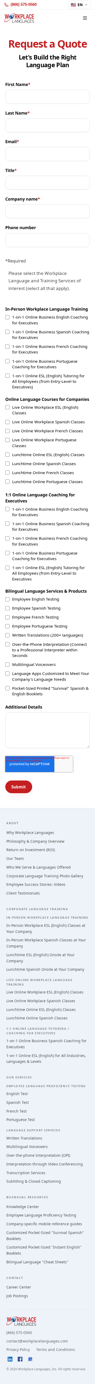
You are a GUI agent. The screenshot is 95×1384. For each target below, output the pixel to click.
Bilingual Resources (27, 1197)
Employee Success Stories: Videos (35, 884)
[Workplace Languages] (19, 18)
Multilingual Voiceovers (27, 1146)
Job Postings (17, 1295)
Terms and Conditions (55, 1349)
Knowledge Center (22, 1206)
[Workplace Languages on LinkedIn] (10, 1359)
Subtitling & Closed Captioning (33, 1181)
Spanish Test (17, 1102)
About (12, 823)
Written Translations (24, 1138)
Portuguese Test (20, 1119)
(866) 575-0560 (19, 1332)
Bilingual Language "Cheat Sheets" (37, 1261)
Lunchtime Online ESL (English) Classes (41, 1009)
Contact (14, 1278)
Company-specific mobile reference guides (44, 1223)
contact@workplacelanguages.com (37, 1341)
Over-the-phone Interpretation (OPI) (38, 1155)
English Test (17, 1093)
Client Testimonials (23, 893)
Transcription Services (25, 1172)
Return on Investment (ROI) (30, 849)
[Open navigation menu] (85, 18)
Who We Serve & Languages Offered (38, 867)
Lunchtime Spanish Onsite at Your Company (45, 969)
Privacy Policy (18, 1349)
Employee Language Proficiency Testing (41, 1215)
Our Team (15, 858)
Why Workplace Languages (30, 832)
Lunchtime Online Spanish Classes (37, 1017)
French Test (16, 1111)
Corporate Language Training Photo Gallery (44, 875)
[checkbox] (47, 352)
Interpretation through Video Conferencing (44, 1164)
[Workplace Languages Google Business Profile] (30, 1359)
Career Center (18, 1287)
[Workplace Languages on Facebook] (20, 1359)
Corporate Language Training (37, 909)
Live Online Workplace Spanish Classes (40, 1000)
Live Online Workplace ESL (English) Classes (44, 992)
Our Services (19, 1077)
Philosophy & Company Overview (35, 841)
